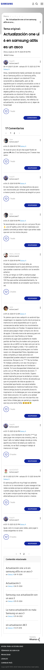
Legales (4, 659)
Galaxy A (6, 69)
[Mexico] (7, 4)
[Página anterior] (7, 133)
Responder (32, 168)
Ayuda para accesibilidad (12, 646)
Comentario (32, 118)
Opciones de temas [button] (36, 22)
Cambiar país (6, 663)
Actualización (12, 583)
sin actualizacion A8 (15, 625)
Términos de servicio (10, 651)
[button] (36, 61)
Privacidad (5, 655)
